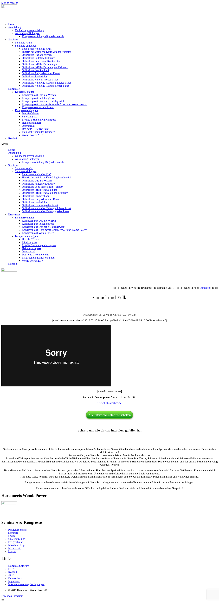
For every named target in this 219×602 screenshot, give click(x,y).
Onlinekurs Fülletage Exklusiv (38, 58)
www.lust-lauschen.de (109, 403)
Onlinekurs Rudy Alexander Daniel (41, 73)
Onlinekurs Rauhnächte (34, 76)
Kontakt (12, 138)
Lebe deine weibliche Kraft (36, 48)
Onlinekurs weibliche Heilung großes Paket (45, 85)
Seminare (13, 39)
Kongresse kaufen (25, 91)
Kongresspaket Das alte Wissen (39, 94)
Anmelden (204, 287)
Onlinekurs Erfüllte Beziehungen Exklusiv (45, 67)
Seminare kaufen (24, 42)
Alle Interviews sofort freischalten (109, 415)
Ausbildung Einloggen (27, 33)
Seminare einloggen (25, 45)
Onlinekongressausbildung (29, 30)
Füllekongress (29, 116)
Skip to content (9, 2)
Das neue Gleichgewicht (35, 128)
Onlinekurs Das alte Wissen (37, 54)
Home (11, 24)
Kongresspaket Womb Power (38, 107)
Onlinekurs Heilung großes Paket (40, 79)
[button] (109, 144)
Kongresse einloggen (26, 110)
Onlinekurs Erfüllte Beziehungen (39, 64)
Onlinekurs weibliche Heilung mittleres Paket (46, 82)
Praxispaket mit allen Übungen (38, 131)
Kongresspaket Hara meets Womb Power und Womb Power (54, 104)
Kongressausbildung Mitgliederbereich (43, 36)
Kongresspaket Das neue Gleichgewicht (43, 101)
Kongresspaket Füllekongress (38, 98)
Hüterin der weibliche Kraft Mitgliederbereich (46, 51)
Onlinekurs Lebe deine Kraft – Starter (42, 61)
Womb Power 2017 (32, 135)
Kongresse (14, 88)
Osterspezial (28, 125)
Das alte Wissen (30, 113)
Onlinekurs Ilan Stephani (35, 70)
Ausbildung (14, 27)
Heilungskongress (31, 122)
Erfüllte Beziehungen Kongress (39, 119)
